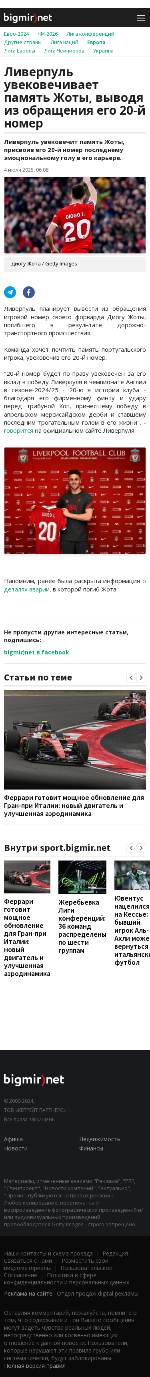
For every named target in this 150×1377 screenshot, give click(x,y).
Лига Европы (19, 50)
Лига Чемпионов (64, 50)
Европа (96, 42)
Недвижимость (99, 1139)
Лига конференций (90, 33)
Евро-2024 (16, 33)
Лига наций (64, 42)
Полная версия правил (35, 1365)
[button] (131, 677)
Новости (16, 1148)
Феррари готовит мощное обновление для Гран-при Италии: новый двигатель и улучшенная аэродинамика (74, 805)
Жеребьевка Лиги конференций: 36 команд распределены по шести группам (82, 926)
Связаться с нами (28, 1260)
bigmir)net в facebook (36, 652)
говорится (18, 430)
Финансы (91, 1148)
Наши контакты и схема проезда (48, 1253)
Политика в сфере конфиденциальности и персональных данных (66, 1278)
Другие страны (23, 42)
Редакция (115, 1253)
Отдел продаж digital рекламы (97, 1293)
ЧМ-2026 (48, 33)
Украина (103, 50)
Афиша (13, 1139)
